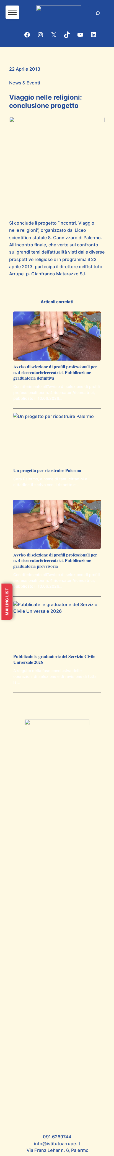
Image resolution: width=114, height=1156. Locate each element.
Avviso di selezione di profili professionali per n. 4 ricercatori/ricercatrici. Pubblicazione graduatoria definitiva (55, 372)
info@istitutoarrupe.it (57, 1143)
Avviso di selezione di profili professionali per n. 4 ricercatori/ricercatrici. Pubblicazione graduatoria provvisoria (55, 560)
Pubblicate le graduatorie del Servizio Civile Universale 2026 (54, 659)
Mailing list (6, 601)
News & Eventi (24, 83)
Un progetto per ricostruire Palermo (47, 470)
